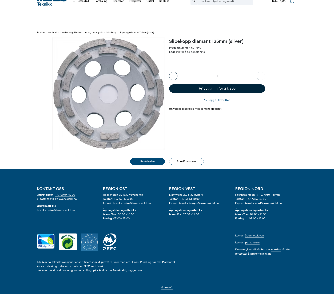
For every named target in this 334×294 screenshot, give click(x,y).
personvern (252, 242)
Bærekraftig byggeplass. (128, 270)
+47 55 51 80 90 (190, 199)
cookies (276, 249)
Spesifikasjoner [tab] (186, 161)
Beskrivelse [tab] (147, 161)
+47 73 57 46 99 (256, 199)
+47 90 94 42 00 (65, 195)
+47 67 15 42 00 (123, 199)
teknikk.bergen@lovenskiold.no (199, 203)
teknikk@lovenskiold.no (62, 199)
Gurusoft (167, 287)
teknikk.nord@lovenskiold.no (263, 203)
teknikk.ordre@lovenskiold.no (56, 210)
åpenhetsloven (254, 236)
